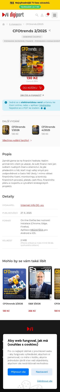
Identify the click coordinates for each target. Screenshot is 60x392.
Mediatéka (44, 105)
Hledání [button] (37, 15)
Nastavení (42, 371)
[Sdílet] (50, 30)
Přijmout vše (18, 371)
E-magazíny (15, 24)
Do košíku (30, 87)
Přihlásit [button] (42, 15)
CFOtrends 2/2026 (13, 303)
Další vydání (10, 121)
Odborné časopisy (32, 37)
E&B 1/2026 (34, 303)
